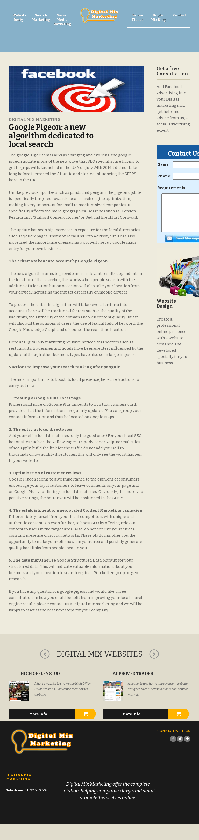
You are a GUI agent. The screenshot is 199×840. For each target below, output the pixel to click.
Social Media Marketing (62, 20)
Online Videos (137, 18)
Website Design (19, 18)
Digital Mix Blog (158, 18)
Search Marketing (41, 18)
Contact (179, 15)
